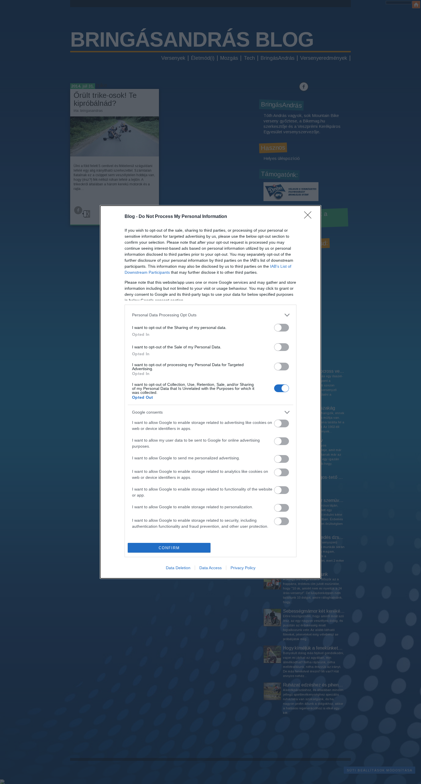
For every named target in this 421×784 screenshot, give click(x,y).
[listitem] (210, 315)
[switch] (281, 328)
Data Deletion (178, 567)
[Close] (309, 216)
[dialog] (210, 392)
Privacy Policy (243, 567)
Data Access (210, 567)
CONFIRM (169, 548)
